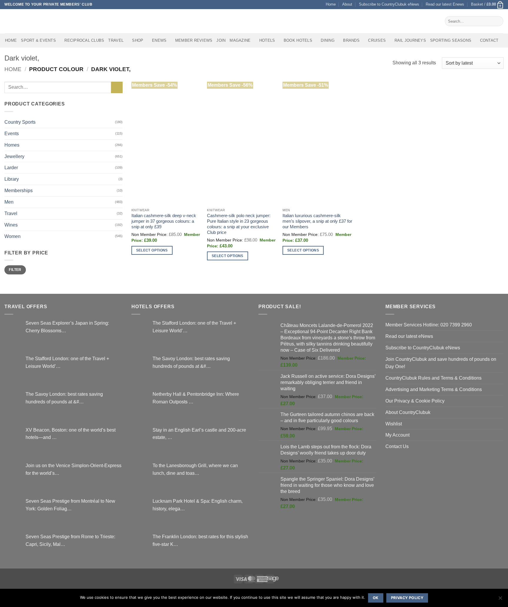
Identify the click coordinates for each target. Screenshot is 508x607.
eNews (159, 40)
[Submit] (497, 21)
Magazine (240, 40)
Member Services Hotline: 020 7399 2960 (428, 324)
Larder (11, 167)
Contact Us (397, 446)
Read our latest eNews (409, 336)
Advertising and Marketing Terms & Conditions (433, 389)
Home (331, 4)
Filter (15, 270)
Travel (115, 40)
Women (12, 236)
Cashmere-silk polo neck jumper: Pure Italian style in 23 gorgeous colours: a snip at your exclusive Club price (238, 224)
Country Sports (20, 122)
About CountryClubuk (407, 412)
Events (11, 133)
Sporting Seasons (450, 40)
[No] (500, 599)
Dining (328, 40)
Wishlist (393, 423)
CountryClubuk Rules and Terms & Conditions (433, 377)
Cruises (377, 40)
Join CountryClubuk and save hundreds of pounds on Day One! (440, 362)
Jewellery (14, 156)
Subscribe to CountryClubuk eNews (389, 4)
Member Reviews (194, 40)
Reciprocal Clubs (84, 40)
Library (11, 179)
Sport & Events (38, 40)
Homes (11, 144)
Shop (137, 40)
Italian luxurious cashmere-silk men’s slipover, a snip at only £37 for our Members (317, 221)
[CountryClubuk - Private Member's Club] (29, 21)
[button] (487, 4)
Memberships (18, 190)
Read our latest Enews (445, 4)
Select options (152, 250)
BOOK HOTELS (298, 40)
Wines (11, 224)
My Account (397, 434)
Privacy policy (407, 598)
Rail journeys (410, 40)
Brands (351, 40)
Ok (376, 598)
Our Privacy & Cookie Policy (414, 400)
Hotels (267, 40)
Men (9, 201)
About (347, 4)
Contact (489, 40)
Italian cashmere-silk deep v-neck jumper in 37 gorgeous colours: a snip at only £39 (163, 221)
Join (220, 40)
